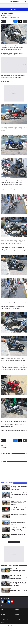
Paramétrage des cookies (19, 619)
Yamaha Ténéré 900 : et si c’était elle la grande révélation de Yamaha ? (18, 503)
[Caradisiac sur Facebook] (2, 601)
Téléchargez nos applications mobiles (11, 606)
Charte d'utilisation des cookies (6, 619)
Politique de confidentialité (19, 617)
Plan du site (17, 614)
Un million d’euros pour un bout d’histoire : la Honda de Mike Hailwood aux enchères (18, 509)
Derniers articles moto (7, 483)
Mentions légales (3, 617)
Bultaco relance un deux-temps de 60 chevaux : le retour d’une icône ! (18, 589)
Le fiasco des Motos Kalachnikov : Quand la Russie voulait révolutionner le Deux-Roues (19, 529)
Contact (2, 609)
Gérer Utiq (2, 622)
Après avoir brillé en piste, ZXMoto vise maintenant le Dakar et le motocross (19, 522)
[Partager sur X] (20, 20)
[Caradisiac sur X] (5, 601)
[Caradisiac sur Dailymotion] (8, 601)
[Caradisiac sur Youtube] (12, 601)
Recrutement (3, 614)
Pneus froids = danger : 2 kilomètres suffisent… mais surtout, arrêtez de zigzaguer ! (18, 577)
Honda (2, 81)
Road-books (4, 447)
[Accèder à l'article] (6, 487)
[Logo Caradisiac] (14, 2)
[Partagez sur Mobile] (25, 20)
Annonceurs (17, 609)
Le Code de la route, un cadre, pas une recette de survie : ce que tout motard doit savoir (19, 488)
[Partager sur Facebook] (15, 20)
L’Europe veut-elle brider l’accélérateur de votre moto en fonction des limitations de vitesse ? (18, 570)
